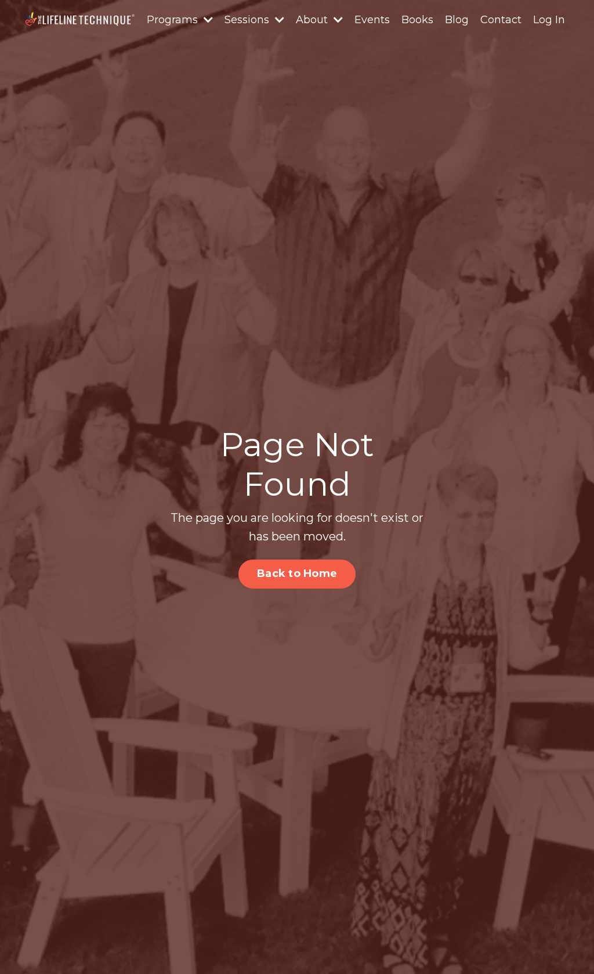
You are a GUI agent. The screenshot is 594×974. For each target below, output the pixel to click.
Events (372, 19)
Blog (457, 19)
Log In (549, 19)
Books (417, 19)
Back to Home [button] (297, 573)
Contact (500, 19)
